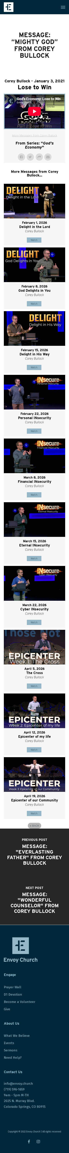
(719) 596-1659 (14, 1089)
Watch (34, 240)
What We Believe (17, 1036)
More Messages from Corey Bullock (34, 135)
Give (7, 1009)
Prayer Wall (12, 987)
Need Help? (13, 1058)
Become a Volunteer (19, 1002)
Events (9, 1043)
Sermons (10, 1050)
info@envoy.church (18, 1084)
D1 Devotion (13, 995)
